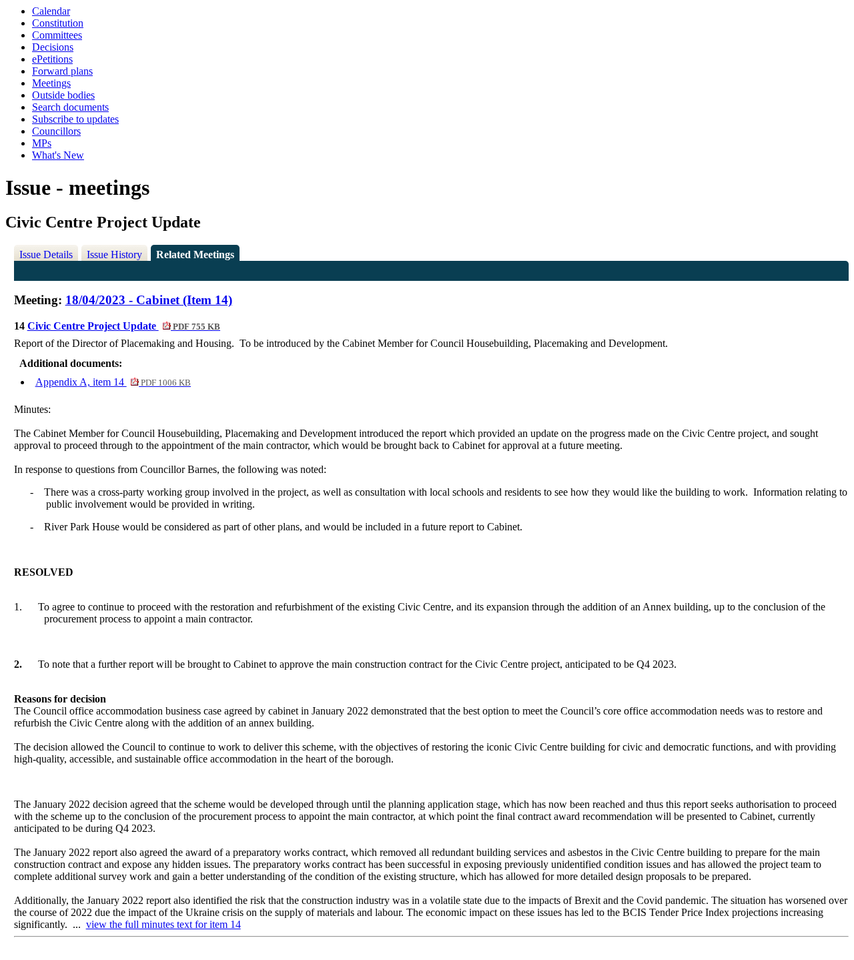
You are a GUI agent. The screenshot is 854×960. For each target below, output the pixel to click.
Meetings (51, 83)
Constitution (57, 23)
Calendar (51, 11)
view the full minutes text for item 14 (163, 924)
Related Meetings (195, 254)
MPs (41, 143)
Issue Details (46, 254)
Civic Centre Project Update (123, 326)
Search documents (70, 107)
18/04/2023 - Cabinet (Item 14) (148, 300)
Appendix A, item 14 (113, 382)
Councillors (56, 131)
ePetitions (52, 59)
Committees (57, 35)
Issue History (114, 254)
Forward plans (62, 71)
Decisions (52, 47)
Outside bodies (63, 95)
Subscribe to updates (75, 119)
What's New (58, 155)
